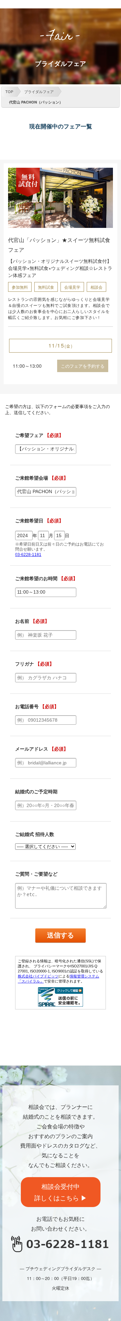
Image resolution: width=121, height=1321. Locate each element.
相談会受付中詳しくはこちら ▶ (60, 1192)
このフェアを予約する (83, 366)
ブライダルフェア (39, 91)
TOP (9, 91)
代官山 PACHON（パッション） (36, 102)
